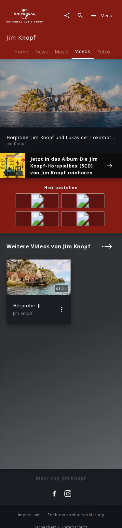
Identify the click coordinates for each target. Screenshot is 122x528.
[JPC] (84, 202)
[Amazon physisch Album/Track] (38, 202)
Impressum (29, 515)
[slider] (40, 120)
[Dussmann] (38, 219)
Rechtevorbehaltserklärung (75, 515)
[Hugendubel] (84, 219)
